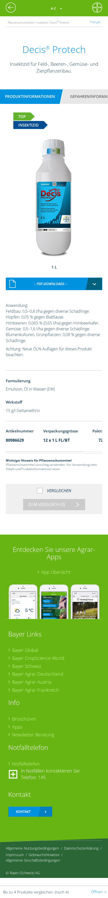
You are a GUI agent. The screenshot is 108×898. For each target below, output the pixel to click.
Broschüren (24, 719)
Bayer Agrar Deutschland (37, 674)
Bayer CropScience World (38, 658)
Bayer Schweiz (26, 666)
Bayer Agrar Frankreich (35, 690)
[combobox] (54, 284)
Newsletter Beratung (33, 735)
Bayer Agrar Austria (31, 682)
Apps (17, 727)
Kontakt (23, 811)
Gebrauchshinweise (44, 854)
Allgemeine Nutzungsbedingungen (32, 848)
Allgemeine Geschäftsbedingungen (33, 860)
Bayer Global (25, 650)
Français (95, 22)
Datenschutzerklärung (81, 848)
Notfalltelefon (26, 764)
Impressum (15, 854)
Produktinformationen (30, 96)
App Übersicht (56, 572)
